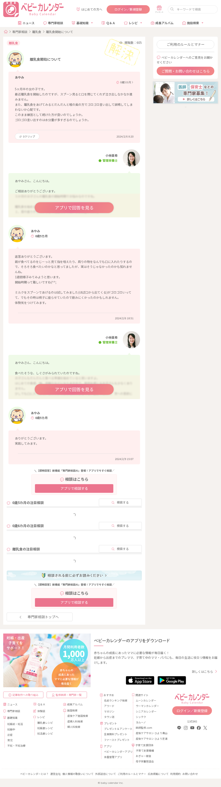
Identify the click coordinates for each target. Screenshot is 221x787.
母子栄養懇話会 (145, 761)
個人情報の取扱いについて (77, 774)
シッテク (141, 717)
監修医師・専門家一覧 (69, 695)
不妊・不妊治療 (16, 745)
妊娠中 (11, 729)
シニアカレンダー (146, 711)
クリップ (29, 136)
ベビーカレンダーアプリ (116, 751)
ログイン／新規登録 (128, 9)
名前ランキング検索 (115, 700)
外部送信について (105, 774)
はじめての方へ (91, 9)
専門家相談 (55, 23)
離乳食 (36, 32)
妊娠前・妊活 (15, 724)
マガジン (109, 711)
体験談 (41, 711)
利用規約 (175, 774)
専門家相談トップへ (43, 616)
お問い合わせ (190, 774)
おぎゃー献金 (143, 756)
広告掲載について (158, 774)
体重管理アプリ (113, 757)
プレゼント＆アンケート (116, 728)
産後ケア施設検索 (77, 715)
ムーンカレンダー (146, 700)
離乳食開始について (59, 32)
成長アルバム (164, 23)
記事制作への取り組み (25, 695)
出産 (10, 734)
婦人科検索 (73, 727)
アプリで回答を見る (74, 207)
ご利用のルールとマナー (186, 44)
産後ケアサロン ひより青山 (148, 733)
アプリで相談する (74, 488)
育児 (10, 740)
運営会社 (55, 774)
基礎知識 (82, 23)
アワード (109, 706)
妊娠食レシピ (45, 728)
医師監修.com (144, 727)
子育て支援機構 (145, 750)
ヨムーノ (141, 722)
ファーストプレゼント (116, 739)
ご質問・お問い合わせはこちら (185, 71)
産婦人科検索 (75, 721)
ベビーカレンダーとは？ (34, 774)
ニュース (29, 23)
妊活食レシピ (45, 733)
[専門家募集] (185, 92)
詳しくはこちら (202, 671)
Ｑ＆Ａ (110, 23)
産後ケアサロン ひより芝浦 (148, 738)
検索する (123, 502)
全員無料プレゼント (115, 734)
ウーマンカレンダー (147, 706)
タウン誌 (109, 717)
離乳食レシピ (45, 722)
